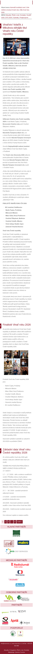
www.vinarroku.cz (17, 643)
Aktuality (8, 15)
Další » (19, 521)
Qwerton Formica (20, 652)
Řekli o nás (15, 15)
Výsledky (16, 17)
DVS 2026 (8, 17)
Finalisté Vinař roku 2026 (17, 324)
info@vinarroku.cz (6, 643)
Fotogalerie (13, 650)
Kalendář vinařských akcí (18, 7)
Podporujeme (24, 17)
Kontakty (23, 15)
